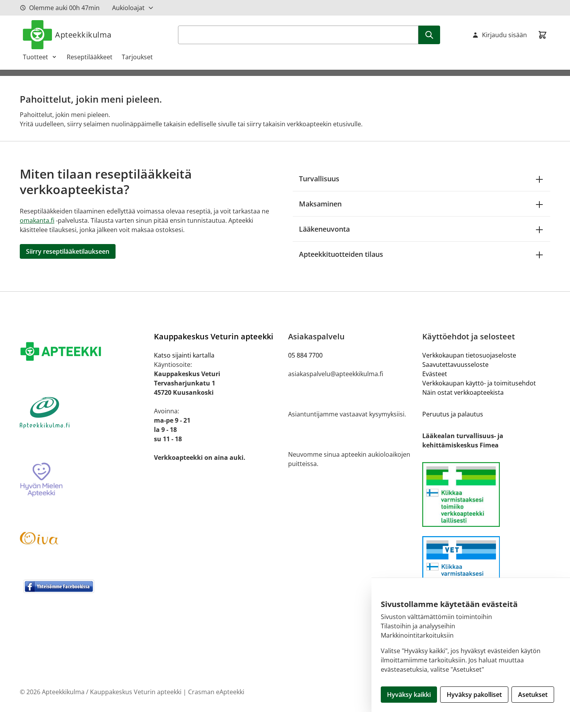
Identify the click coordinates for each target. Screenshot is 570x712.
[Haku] (429, 35)
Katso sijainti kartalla (184, 355)
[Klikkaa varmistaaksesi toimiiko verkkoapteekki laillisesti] (486, 568)
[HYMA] (84, 480)
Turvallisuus (319, 178)
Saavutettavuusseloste (455, 364)
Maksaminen (320, 203)
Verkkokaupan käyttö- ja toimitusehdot (479, 383)
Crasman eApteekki (216, 692)
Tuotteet (35, 57)
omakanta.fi (37, 220)
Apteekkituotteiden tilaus (341, 254)
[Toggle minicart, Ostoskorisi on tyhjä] (542, 35)
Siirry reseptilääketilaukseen (67, 251)
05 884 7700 (305, 355)
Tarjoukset (137, 57)
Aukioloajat (128, 7)
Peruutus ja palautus (452, 414)
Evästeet (434, 374)
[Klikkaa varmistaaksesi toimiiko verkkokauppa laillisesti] (486, 494)
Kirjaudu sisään (504, 35)
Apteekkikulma (83, 34)
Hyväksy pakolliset (474, 694)
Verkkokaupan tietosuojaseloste (469, 355)
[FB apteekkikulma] (84, 586)
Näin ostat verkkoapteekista (463, 392)
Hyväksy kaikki (409, 694)
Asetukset (533, 694)
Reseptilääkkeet (89, 57)
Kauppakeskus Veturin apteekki (213, 336)
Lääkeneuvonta (324, 229)
